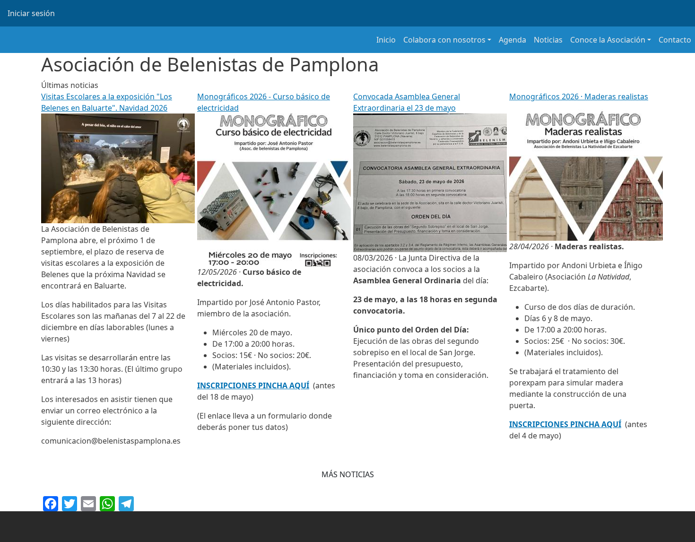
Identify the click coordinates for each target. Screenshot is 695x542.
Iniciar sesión (31, 13)
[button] (347, 474)
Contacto (675, 40)
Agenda (512, 40)
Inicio (386, 40)
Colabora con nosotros (444, 40)
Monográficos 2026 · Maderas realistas (578, 96)
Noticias (548, 40)
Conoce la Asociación (607, 40)
